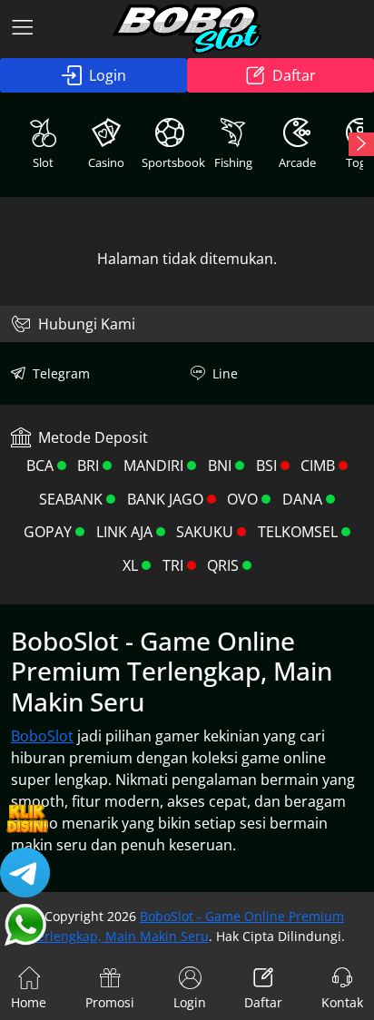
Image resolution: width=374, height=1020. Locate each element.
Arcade (297, 162)
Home (28, 1002)
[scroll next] (361, 144)
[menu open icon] (22, 29)
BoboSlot (42, 736)
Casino (106, 162)
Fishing (233, 162)
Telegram (61, 373)
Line (225, 373)
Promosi (109, 1002)
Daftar (294, 75)
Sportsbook (172, 162)
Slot (43, 162)
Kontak (342, 1002)
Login (107, 75)
